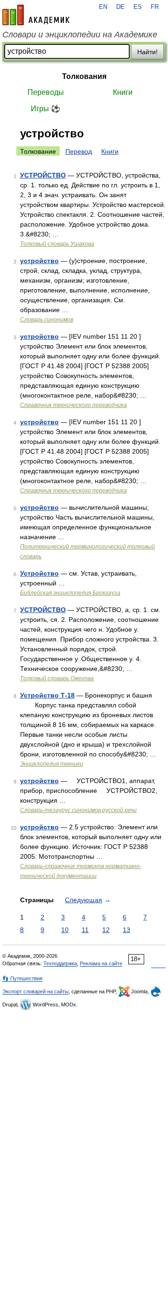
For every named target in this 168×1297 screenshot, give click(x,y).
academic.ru (36, 15)
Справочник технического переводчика (73, 405)
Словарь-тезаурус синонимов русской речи (78, 810)
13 (126, 930)
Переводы (46, 92)
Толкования (84, 76)
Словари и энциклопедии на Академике (79, 34)
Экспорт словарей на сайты (35, 991)
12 (106, 930)
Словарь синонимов (46, 319)
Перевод (78, 151)
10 (65, 930)
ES (137, 7)
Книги (123, 92)
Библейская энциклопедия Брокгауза (70, 593)
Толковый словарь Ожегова (57, 678)
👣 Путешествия (22, 978)
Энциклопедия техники (51, 764)
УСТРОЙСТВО (43, 175)
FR (155, 7)
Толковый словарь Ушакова (57, 244)
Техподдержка (60, 963)
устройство (39, 260)
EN (103, 7)
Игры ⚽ (45, 109)
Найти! (147, 52)
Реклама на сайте (101, 963)
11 (85, 930)
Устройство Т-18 (47, 695)
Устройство (39, 573)
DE (120, 7)
